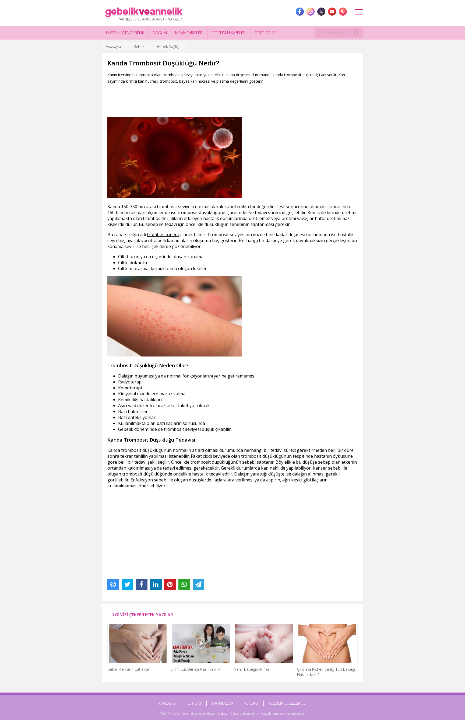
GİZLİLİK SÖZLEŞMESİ (288, 703)
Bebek (139, 46)
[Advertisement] (205, 99)
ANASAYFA (166, 703)
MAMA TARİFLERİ (189, 32)
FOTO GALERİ (266, 32)
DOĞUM (160, 32)
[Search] (356, 32)
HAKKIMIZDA (222, 703)
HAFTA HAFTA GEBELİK (125, 32)
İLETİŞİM (193, 703)
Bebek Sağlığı (168, 46)
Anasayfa (113, 46)
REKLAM (251, 703)
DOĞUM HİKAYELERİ (229, 32)
